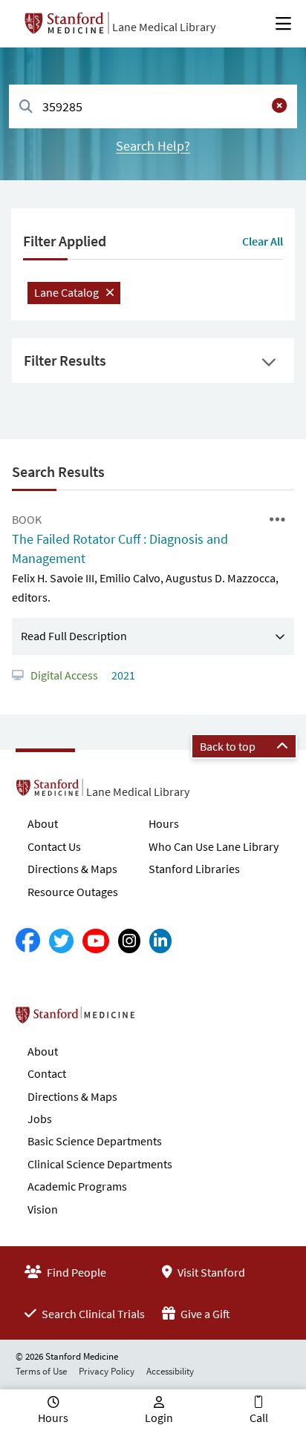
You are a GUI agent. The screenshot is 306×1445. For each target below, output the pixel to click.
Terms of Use (41, 1371)
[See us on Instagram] (129, 941)
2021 (122, 675)
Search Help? (153, 145)
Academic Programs (77, 1186)
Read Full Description (74, 635)
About (42, 823)
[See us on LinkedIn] (160, 941)
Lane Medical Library (163, 26)
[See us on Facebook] (28, 941)
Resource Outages (72, 891)
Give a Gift (204, 1313)
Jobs (39, 1118)
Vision (42, 1209)
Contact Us (54, 846)
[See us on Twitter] (61, 941)
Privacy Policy (106, 1371)
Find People (75, 1272)
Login (159, 1417)
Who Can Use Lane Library (214, 846)
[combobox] (153, 106)
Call (259, 1417)
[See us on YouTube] (95, 941)
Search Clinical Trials (92, 1313)
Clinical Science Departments (99, 1163)
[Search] (26, 107)
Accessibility (170, 1371)
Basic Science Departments (94, 1140)
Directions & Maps (72, 868)
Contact (46, 1073)
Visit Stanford (210, 1272)
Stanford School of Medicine (161, 1019)
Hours (164, 823)
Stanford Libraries (194, 868)
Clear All (262, 241)
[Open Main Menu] (283, 23)
